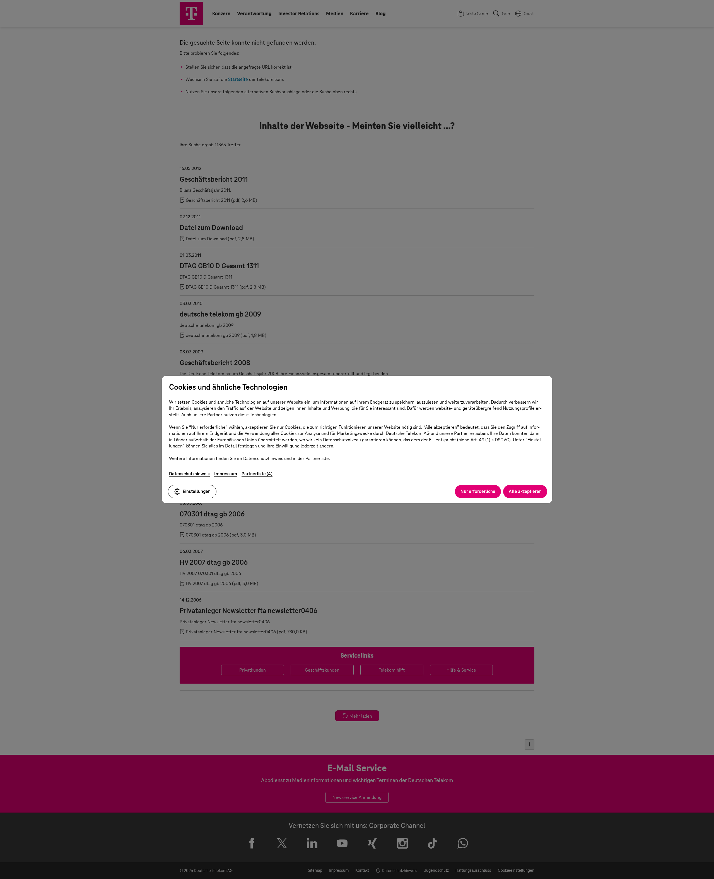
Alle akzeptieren (525, 491)
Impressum (225, 474)
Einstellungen (197, 491)
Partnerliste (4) (257, 474)
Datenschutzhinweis (189, 474)
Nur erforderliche (477, 491)
